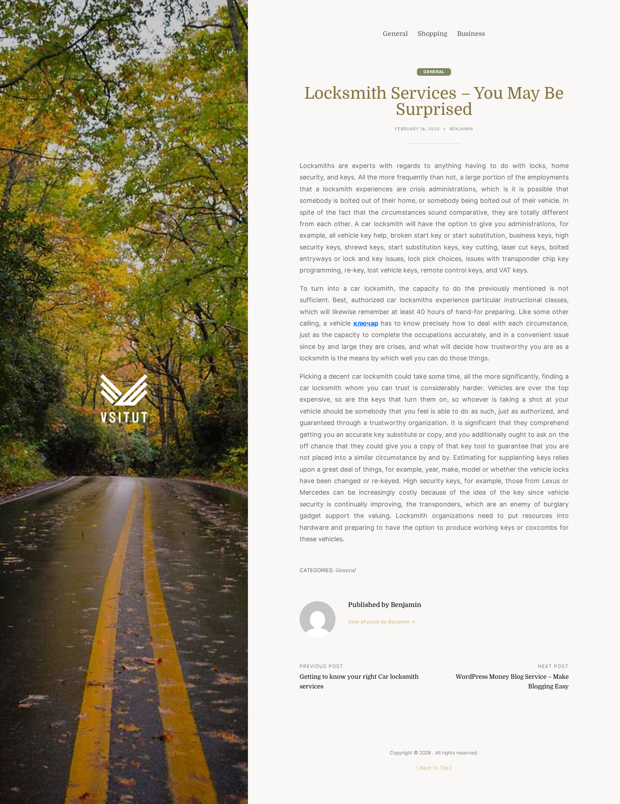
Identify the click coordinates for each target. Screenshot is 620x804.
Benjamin (461, 128)
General (434, 71)
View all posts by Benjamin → (381, 622)
